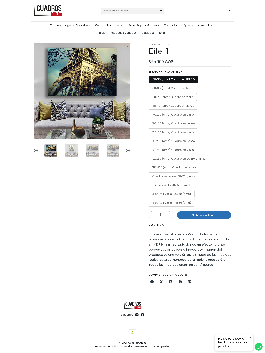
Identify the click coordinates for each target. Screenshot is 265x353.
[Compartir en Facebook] (152, 282)
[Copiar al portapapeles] (189, 282)
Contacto (170, 25)
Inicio (211, 25)
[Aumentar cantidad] (169, 215)
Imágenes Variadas (123, 33)
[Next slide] (128, 150)
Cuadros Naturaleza (108, 25)
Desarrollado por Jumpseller (152, 346)
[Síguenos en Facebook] (142, 315)
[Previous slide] (36, 150)
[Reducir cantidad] (152, 215)
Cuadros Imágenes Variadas (69, 25)
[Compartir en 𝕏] (161, 282)
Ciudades (148, 33)
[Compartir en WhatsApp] (170, 282)
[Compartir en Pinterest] (180, 282)
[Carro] (229, 10)
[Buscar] (161, 11)
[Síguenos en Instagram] (137, 315)
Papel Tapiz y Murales (143, 25)
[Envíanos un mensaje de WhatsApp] (259, 347)
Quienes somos (194, 25)
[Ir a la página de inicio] (48, 11)
